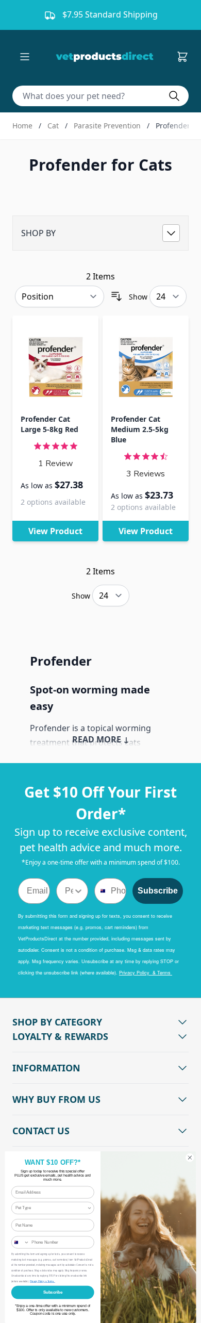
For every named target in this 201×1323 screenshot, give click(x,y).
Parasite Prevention (107, 125)
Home (22, 125)
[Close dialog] (190, 1157)
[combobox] (69, 891)
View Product (55, 531)
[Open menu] (24, 56)
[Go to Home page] (106, 56)
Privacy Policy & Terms (145, 972)
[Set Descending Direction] (116, 296)
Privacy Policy (37, 1281)
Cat (53, 125)
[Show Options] (78, 891)
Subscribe (158, 890)
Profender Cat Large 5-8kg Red (49, 424)
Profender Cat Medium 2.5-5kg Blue (140, 429)
